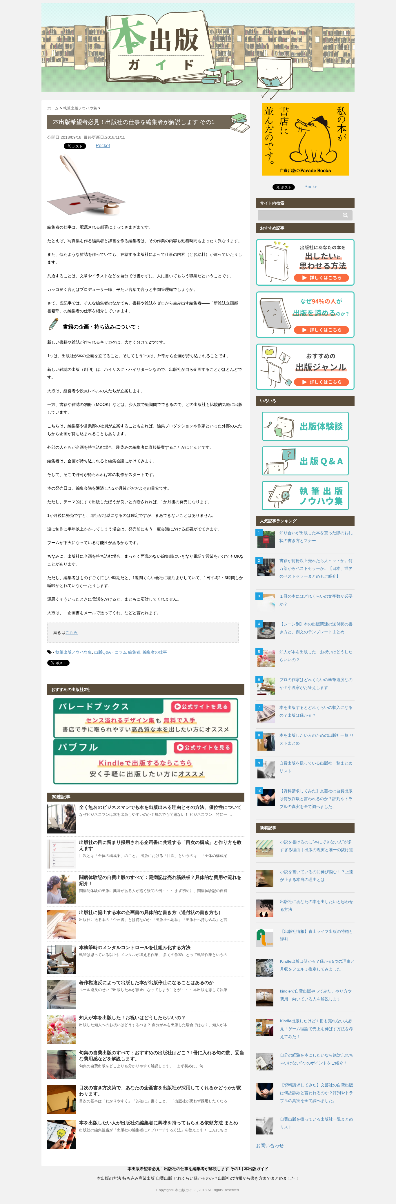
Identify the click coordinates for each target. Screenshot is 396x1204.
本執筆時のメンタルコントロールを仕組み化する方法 (134, 947)
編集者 (134, 652)
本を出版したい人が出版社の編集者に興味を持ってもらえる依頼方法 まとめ (158, 1122)
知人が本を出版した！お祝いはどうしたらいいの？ (132, 1017)
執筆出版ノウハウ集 (73, 652)
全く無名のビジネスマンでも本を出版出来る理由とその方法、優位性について (160, 807)
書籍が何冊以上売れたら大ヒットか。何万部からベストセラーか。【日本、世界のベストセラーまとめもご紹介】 (316, 568)
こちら (72, 632)
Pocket (103, 145)
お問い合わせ (270, 1145)
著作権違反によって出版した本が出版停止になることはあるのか (146, 982)
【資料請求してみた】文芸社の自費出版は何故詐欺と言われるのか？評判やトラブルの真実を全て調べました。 (316, 799)
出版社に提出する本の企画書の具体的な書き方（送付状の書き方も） (151, 912)
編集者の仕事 (155, 652)
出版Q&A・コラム (110, 652)
